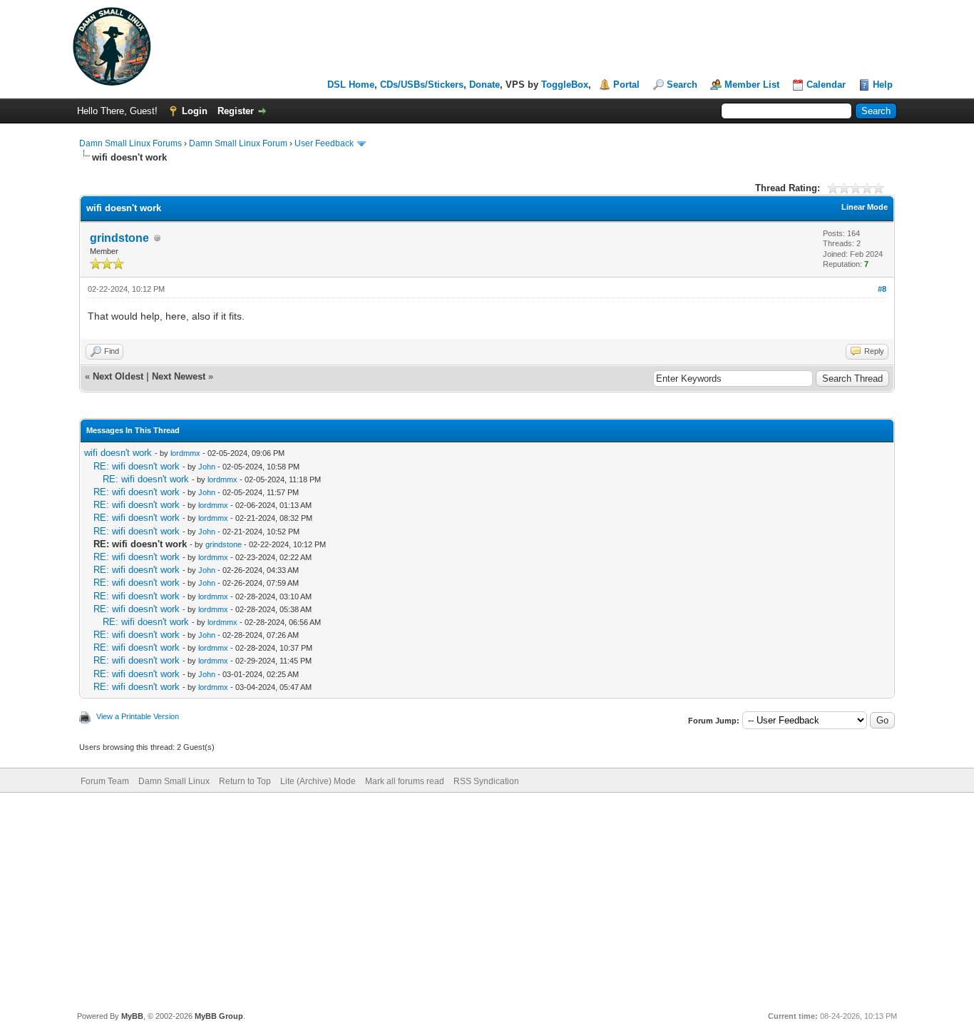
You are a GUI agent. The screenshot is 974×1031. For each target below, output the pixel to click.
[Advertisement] (487, 900)
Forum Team (105, 781)
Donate (484, 84)
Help (883, 84)
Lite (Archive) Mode (318, 781)
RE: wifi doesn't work (136, 466)
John (206, 466)
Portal (626, 84)
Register (235, 111)
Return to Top (245, 781)
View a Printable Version (137, 716)
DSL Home (350, 84)
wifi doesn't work (118, 452)
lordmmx (185, 453)
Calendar (826, 84)
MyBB (132, 1016)
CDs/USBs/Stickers (421, 84)
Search (682, 84)
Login (194, 111)
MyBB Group (219, 1016)
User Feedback (324, 143)
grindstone (119, 238)
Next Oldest (118, 376)
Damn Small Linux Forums (130, 143)
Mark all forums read (404, 781)
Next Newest (178, 376)
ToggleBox (564, 84)
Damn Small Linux (174, 781)
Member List (751, 84)
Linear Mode (864, 207)
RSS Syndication (486, 781)
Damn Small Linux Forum (238, 143)
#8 (882, 289)
